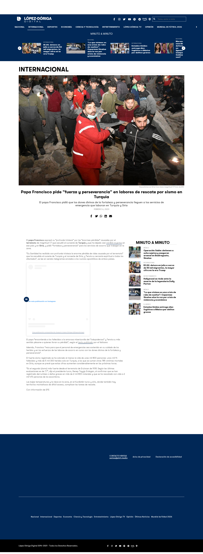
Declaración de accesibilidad (169, 457)
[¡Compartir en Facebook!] (91, 216)
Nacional (20, 27)
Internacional (36, 27)
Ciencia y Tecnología (87, 27)
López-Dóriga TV (132, 27)
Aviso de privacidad (141, 457)
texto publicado (85, 342)
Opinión (149, 27)
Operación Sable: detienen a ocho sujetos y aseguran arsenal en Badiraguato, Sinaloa (159, 254)
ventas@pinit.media (118, 458)
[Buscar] (200, 27)
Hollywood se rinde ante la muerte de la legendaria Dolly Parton (159, 281)
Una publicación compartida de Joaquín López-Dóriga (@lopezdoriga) (58, 332)
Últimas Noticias (142, 517)
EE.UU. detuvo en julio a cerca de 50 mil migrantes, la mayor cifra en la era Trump (52, 49)
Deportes (52, 27)
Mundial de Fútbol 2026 (169, 27)
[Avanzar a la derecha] (196, 27)
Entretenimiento (111, 27)
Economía (66, 27)
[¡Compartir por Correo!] (110, 216)
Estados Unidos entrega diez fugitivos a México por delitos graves (141, 49)
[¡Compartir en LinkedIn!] (105, 216)
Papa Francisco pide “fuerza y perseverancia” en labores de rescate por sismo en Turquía (101, 194)
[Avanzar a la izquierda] (19, 48)
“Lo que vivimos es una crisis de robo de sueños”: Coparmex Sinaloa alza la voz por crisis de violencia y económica (97, 49)
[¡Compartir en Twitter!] (96, 216)
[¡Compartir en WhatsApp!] (101, 216)
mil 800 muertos (114, 243)
